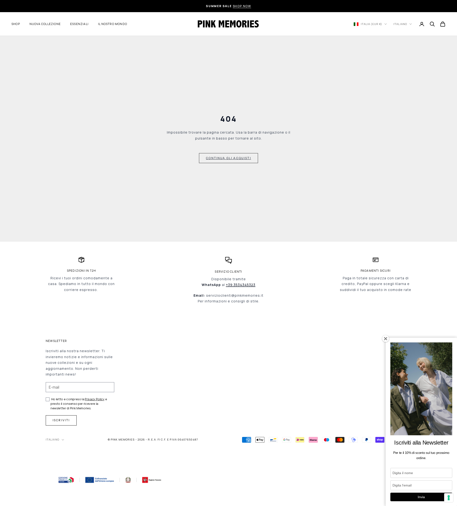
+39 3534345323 (240, 284)
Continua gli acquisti (228, 158)
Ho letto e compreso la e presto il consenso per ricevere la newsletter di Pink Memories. (78, 403)
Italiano (400, 24)
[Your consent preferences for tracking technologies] (448, 497)
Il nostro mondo (112, 24)
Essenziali (79, 24)
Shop (15, 24)
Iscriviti (61, 420)
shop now (242, 6)
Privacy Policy (94, 399)
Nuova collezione (45, 24)
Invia (421, 497)
